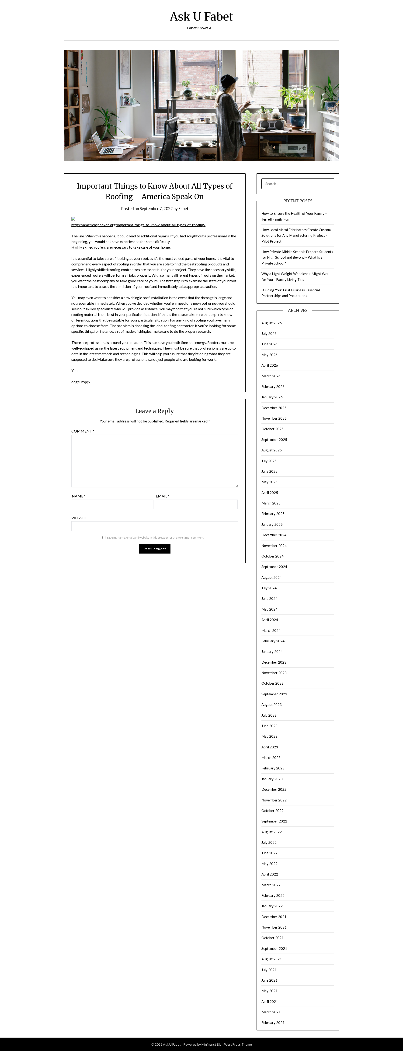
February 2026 (273, 386)
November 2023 (274, 673)
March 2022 (271, 885)
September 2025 (274, 439)
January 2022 (272, 906)
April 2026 (269, 365)
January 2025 (272, 524)
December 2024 (273, 535)
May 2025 (269, 482)
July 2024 (269, 588)
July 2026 (269, 333)
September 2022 (274, 821)
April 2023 (269, 747)
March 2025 (271, 503)
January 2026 (272, 397)
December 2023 (273, 662)
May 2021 (269, 991)
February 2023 (273, 768)
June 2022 (269, 853)
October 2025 (272, 429)
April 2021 (269, 1001)
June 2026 (269, 344)
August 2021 (271, 959)
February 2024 (273, 641)
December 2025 (273, 408)
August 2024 (271, 577)
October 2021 (272, 938)
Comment (82, 431)
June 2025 (269, 471)
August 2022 (271, 832)
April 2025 (269, 492)
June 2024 (269, 598)
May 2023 (269, 736)
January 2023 (272, 779)
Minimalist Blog (212, 1044)
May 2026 (269, 355)
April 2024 (269, 620)
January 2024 (272, 651)
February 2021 (273, 1022)
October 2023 (272, 683)
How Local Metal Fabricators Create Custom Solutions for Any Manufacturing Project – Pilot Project (296, 235)
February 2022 (273, 895)
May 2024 (269, 609)
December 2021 (273, 917)
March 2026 (271, 376)
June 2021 (269, 980)
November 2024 (274, 545)
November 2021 (274, 927)
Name (79, 496)
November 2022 (274, 800)
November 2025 (274, 418)
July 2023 (269, 715)
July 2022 (269, 842)
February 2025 (273, 513)
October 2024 (272, 556)
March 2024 (271, 630)
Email (163, 496)
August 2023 (271, 704)
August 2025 (271, 450)
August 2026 (271, 323)
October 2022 (272, 810)
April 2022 (269, 874)
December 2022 (273, 789)
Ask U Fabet (201, 17)
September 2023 (274, 694)
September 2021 (274, 948)
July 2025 (269, 461)
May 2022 (269, 864)
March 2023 (271, 757)
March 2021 (271, 1012)
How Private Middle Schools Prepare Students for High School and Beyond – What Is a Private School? (297, 257)
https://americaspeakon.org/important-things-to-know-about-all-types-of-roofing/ (138, 224)
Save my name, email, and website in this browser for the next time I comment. (155, 537)
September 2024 (274, 567)
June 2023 (269, 726)
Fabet (183, 208)
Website (79, 517)
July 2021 (269, 970)
